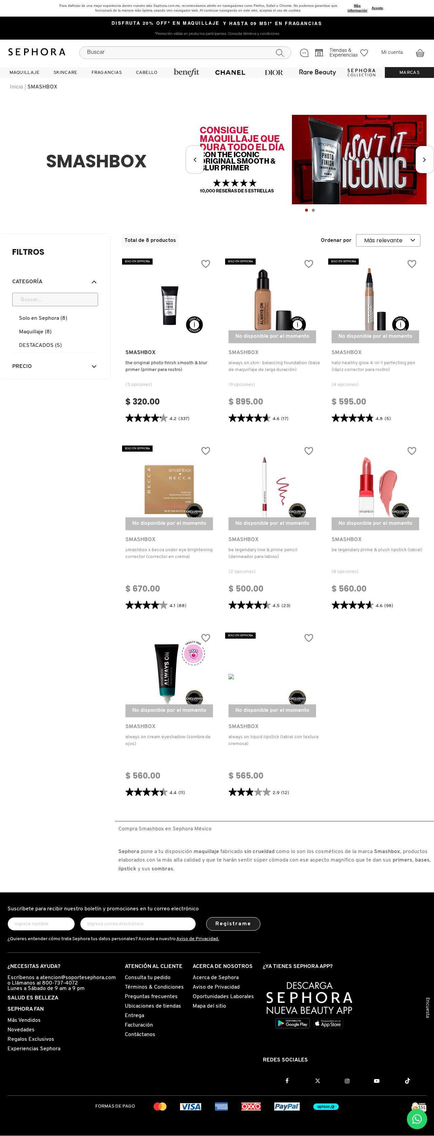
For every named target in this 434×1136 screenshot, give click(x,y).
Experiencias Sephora (33, 1049)
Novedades (21, 1030)
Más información (357, 8)
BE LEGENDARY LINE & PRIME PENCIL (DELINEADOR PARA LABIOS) (263, 553)
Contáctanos (140, 1034)
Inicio (16, 87)
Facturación (139, 1025)
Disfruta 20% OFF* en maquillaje (166, 24)
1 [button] (306, 210)
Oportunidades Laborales (223, 996)
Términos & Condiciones (154, 987)
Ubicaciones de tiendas (153, 1006)
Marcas (409, 72)
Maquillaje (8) (35, 332)
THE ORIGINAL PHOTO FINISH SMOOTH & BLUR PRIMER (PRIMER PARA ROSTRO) (166, 366)
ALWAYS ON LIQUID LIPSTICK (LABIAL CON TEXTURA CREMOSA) (273, 740)
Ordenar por (336, 240)
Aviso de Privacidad (216, 987)
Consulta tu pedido (148, 977)
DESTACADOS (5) (40, 345)
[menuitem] (24, 72)
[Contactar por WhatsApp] (417, 1119)
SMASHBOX (42, 87)
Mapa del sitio (209, 1006)
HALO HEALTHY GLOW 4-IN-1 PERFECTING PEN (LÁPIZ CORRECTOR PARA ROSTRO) (373, 366)
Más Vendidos (24, 1020)
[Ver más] (169, 336)
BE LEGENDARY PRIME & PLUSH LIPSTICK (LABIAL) (377, 550)
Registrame (233, 924)
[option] (310, 159)
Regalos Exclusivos (30, 1039)
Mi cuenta (392, 52)
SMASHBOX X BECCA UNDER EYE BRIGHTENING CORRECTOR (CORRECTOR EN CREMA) (169, 553)
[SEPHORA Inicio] (36, 53)
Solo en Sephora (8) (43, 318)
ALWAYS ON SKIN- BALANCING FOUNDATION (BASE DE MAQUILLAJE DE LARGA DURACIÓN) (274, 366)
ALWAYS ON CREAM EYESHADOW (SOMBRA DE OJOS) (168, 740)
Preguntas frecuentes (151, 996)
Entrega (134, 1015)
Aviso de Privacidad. (197, 939)
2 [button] (313, 210)
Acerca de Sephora (216, 977)
